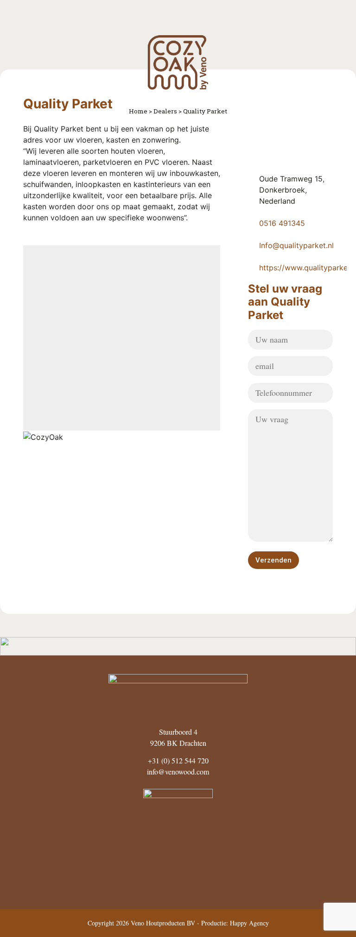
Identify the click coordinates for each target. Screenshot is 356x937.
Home (138, 111)
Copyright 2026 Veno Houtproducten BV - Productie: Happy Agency (178, 922)
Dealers (165, 111)
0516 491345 (282, 223)
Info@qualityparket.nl (296, 245)
